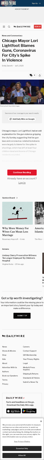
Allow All (22, 455)
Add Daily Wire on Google (24, 119)
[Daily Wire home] (22, 26)
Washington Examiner (28, 168)
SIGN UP (38, 27)
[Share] (39, 75)
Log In (22, 182)
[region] (22, 439)
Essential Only (22, 448)
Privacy (5, 384)
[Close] (41, 421)
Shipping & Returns (30, 374)
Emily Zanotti (7, 66)
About (4, 363)
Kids (4, 359)
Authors (5, 372)
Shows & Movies (9, 351)
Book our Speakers (10, 376)
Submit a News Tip (30, 382)
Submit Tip (22, 316)
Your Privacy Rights (31, 359)
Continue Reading (22, 172)
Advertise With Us (9, 367)
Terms (4, 380)
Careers (26, 347)
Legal (25, 363)
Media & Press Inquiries (29, 368)
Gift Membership (30, 355)
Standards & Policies (31, 378)
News (4, 347)
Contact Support (30, 351)
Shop (4, 355)
